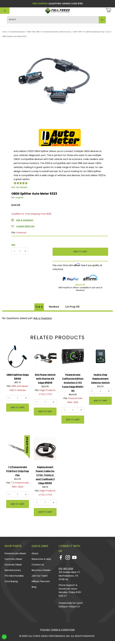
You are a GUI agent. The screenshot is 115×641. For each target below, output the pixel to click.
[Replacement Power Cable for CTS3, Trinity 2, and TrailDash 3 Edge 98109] (45, 450)
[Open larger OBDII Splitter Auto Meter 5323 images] (60, 80)
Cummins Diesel (13, 559)
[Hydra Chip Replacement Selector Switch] (100, 357)
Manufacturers (12, 570)
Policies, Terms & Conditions (57, 629)
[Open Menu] (5, 10)
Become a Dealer (41, 570)
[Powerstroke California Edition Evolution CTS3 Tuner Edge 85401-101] (72, 357)
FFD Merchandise (14, 575)
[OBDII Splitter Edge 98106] (17, 357)
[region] (60, 125)
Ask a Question (42, 318)
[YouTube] (74, 557)
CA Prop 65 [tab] (72, 306)
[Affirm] (90, 278)
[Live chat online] (4, 636)
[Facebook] (61, 557)
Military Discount (41, 581)
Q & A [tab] (39, 306)
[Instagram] (68, 557)
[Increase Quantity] (25, 251)
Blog (34, 587)
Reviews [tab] (54, 306)
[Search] (102, 19)
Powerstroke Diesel (15, 553)
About (35, 553)
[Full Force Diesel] (57, 10)
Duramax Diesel (13, 564)
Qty (13, 244)
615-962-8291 (66, 568)
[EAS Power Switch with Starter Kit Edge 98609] (45, 357)
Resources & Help (41, 559)
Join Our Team (40, 575)
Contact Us (38, 564)
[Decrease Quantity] (14, 251)
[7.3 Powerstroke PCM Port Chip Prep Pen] (17, 450)
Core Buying (11, 581)
